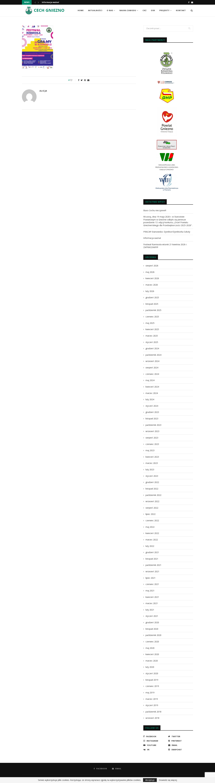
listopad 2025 (152, 303)
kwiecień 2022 (152, 533)
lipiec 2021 (150, 577)
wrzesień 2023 (152, 431)
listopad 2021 (152, 558)
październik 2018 (153, 711)
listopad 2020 (152, 628)
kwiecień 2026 (152, 278)
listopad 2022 (152, 488)
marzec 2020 (152, 660)
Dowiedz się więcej (168, 780)
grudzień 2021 (152, 552)
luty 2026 (150, 291)
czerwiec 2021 (152, 584)
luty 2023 (150, 469)
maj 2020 (150, 648)
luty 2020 (150, 667)
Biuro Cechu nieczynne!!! (154, 210)
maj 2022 (150, 527)
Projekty (164, 10)
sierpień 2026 (152, 265)
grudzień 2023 (152, 412)
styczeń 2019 (152, 705)
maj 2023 (150, 450)
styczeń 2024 (152, 405)
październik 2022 (153, 495)
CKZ (145, 10)
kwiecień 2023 (152, 456)
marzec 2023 (152, 463)
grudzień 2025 (152, 297)
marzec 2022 (152, 539)
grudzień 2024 (152, 348)
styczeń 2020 (152, 673)
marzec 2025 (152, 335)
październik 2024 (153, 354)
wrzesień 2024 (152, 361)
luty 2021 (150, 609)
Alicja (43, 90)
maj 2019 (150, 692)
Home (81, 10)
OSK (153, 10)
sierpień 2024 (152, 367)
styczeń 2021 (152, 616)
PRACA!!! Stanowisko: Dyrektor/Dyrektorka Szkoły (166, 231)
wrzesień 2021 (152, 571)
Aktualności (95, 10)
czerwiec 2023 (152, 444)
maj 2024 (150, 380)
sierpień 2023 (152, 437)
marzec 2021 (152, 603)
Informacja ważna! (50, 2)
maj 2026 (150, 272)
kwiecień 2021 (152, 597)
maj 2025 (150, 323)
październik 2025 (153, 310)
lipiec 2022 (150, 514)
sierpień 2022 (152, 507)
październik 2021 (153, 565)
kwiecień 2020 (152, 654)
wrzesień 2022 (152, 501)
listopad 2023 (152, 418)
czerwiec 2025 (152, 316)
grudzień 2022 (152, 482)
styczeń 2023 (152, 476)
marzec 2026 (152, 284)
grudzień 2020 (152, 622)
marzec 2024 (152, 393)
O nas (110, 10)
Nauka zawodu (127, 10)
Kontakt (181, 10)
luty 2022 (150, 546)
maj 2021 (150, 590)
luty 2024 (150, 399)
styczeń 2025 (152, 342)
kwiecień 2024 (152, 386)
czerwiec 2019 (152, 686)
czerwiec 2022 (152, 520)
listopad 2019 (152, 679)
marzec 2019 (152, 699)
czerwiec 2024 (152, 374)
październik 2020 (153, 635)
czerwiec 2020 (152, 641)
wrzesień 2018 (152, 718)
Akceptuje (150, 780)
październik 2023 (153, 425)
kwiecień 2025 (152, 329)
